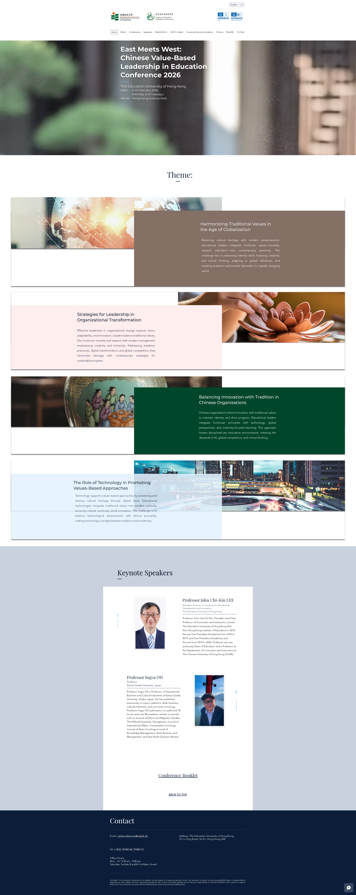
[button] (220, 32)
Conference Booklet (178, 775)
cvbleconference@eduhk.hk (132, 836)
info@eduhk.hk (179, 884)
